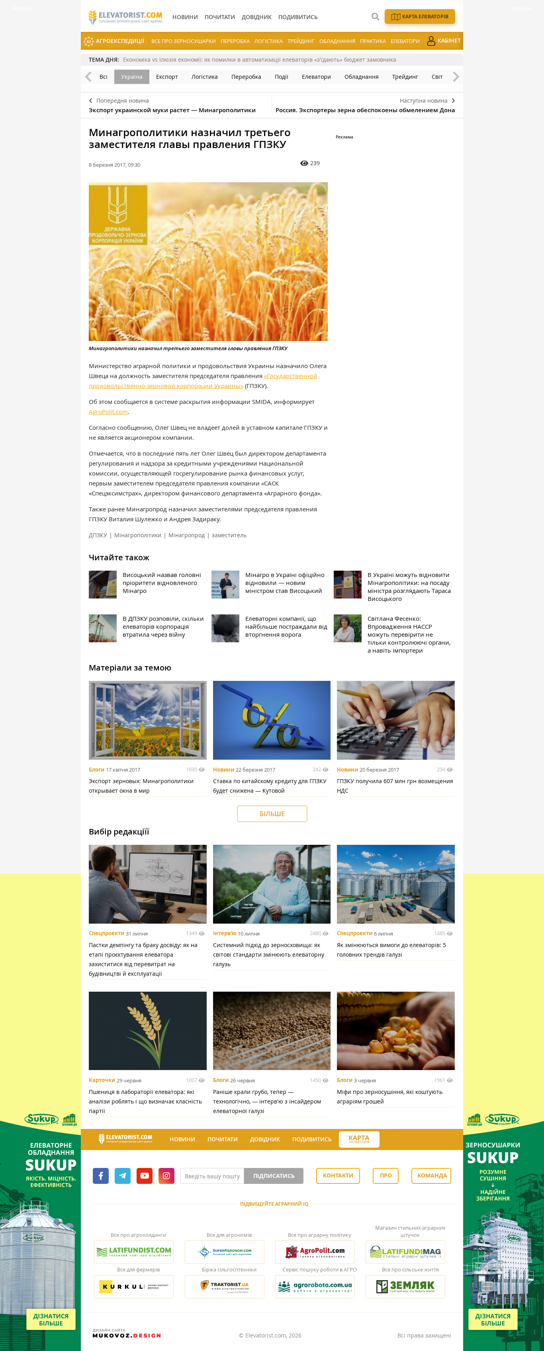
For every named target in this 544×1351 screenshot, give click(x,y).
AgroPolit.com (108, 411)
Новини (223, 769)
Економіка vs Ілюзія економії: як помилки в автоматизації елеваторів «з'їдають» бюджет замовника (259, 59)
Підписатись (274, 1175)
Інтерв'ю (224, 933)
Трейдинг (301, 41)
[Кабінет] (387, 1139)
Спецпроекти (106, 933)
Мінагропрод (186, 535)
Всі (104, 76)
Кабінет (448, 40)
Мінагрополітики (137, 535)
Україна (132, 76)
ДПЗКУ (98, 535)
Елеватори (405, 41)
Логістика (268, 41)
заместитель (229, 535)
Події (281, 76)
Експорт (167, 76)
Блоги (96, 769)
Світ (437, 76)
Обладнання (337, 41)
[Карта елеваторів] (359, 1139)
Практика (373, 41)
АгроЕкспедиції (119, 41)
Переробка (235, 41)
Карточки (102, 1080)
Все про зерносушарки (183, 41)
